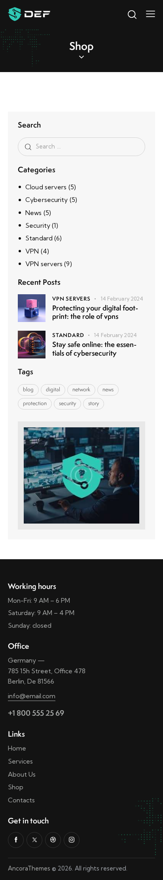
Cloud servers (45, 187)
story (93, 403)
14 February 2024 (122, 298)
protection (35, 403)
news (108, 389)
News (33, 213)
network (81, 389)
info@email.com (31, 696)
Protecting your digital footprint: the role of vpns (95, 312)
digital (53, 389)
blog (28, 389)
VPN (32, 251)
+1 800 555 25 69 (36, 713)
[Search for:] (81, 146)
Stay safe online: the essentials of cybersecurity (94, 348)
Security (37, 225)
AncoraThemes (29, 868)
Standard (39, 238)
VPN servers (44, 264)
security (67, 403)
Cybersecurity (46, 200)
